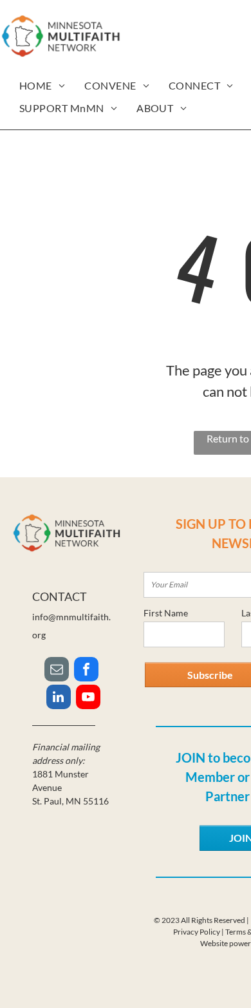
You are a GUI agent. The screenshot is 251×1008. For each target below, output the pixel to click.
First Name (166, 612)
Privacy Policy (196, 932)
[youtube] (88, 698)
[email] (56, 671)
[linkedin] (58, 698)
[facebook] (86, 671)
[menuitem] (42, 86)
